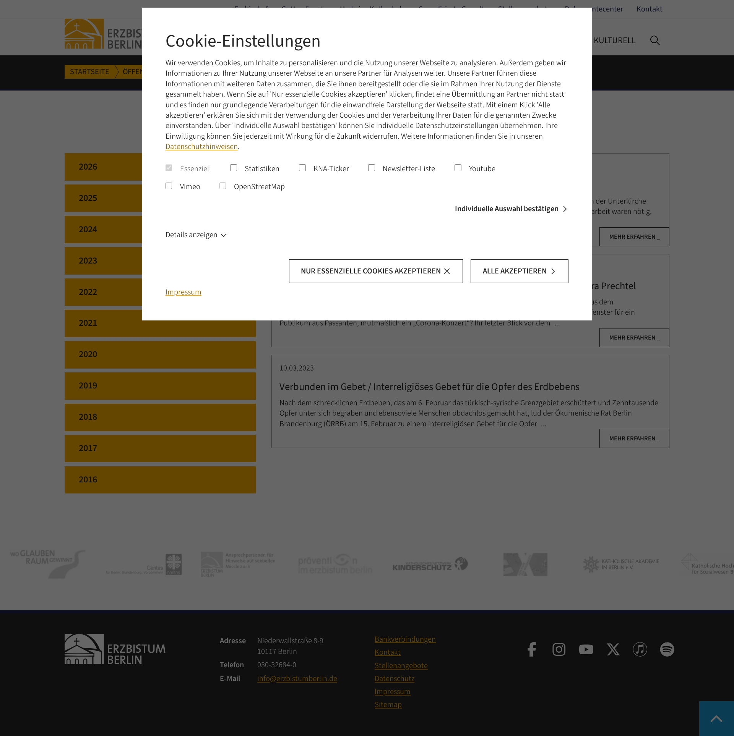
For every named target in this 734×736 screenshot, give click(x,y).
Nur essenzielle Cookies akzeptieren (371, 271)
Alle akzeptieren (515, 271)
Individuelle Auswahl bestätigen (507, 208)
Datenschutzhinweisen (202, 146)
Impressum (183, 292)
